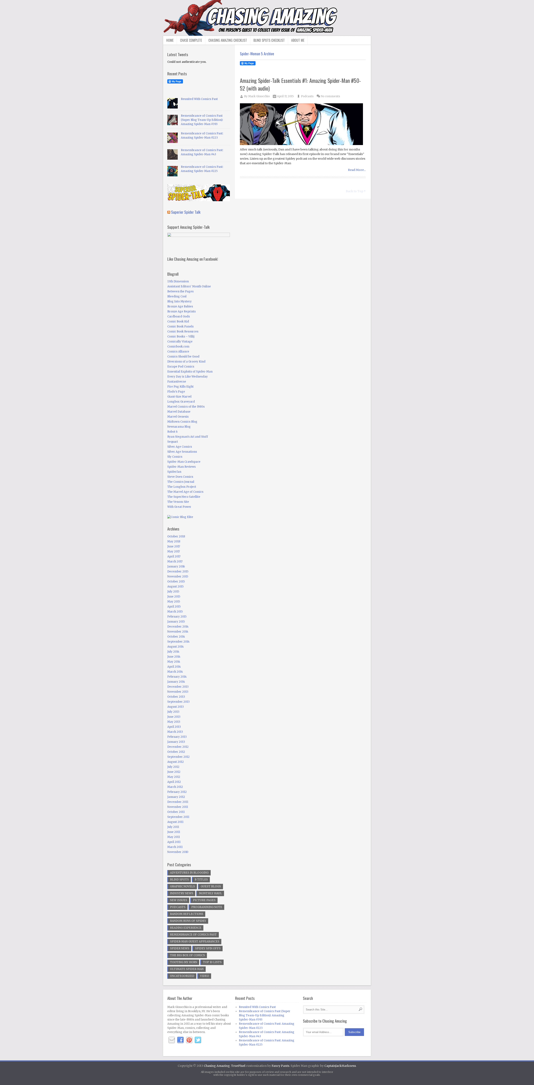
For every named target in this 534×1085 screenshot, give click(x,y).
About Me (297, 40)
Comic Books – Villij (180, 336)
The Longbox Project (181, 487)
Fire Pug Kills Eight (180, 386)
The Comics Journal (180, 482)
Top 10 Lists (212, 962)
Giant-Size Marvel (179, 396)
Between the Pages (180, 291)
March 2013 (175, 732)
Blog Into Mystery (179, 301)
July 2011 (173, 827)
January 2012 (176, 797)
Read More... (357, 170)
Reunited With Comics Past (199, 99)
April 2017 (173, 556)
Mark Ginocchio (259, 96)
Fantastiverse (176, 381)
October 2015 (176, 581)
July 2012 (173, 767)
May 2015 (173, 601)
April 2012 (174, 782)
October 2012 (176, 752)
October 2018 (176, 536)
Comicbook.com (178, 346)
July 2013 (173, 712)
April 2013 (174, 727)
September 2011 (178, 817)
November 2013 (177, 691)
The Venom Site (178, 502)
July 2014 (173, 651)
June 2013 (173, 717)
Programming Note (206, 907)
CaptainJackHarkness (340, 1066)
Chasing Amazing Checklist (227, 40)
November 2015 (177, 576)
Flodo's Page (176, 391)
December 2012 (178, 747)
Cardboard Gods (178, 316)
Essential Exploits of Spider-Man (190, 371)
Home (170, 40)
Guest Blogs (211, 886)
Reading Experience (185, 928)
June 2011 (173, 832)
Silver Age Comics (179, 446)
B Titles (201, 879)
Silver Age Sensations (182, 451)
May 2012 (173, 777)
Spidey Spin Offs (207, 948)
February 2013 (177, 737)
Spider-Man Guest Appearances (194, 941)
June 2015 (173, 596)
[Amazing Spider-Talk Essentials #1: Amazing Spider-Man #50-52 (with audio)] (303, 124)
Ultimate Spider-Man (187, 969)
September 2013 (178, 702)
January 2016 (176, 566)
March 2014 (175, 671)
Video (204, 976)
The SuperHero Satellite (183, 497)
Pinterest (189, 1040)
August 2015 (175, 586)
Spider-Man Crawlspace (183, 462)
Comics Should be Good (183, 356)
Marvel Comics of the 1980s (186, 406)
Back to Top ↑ (356, 191)
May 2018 (173, 541)
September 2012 (178, 757)
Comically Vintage (180, 341)
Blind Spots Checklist (269, 40)
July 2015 (173, 591)
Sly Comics (174, 457)
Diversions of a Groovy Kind (186, 361)
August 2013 (175, 707)
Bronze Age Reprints (181, 311)
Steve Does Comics (180, 477)
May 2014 (173, 661)
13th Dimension (178, 281)
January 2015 (176, 621)
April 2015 (174, 606)
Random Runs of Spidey (188, 921)
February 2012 (177, 792)
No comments (330, 96)
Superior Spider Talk (185, 212)
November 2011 (177, 807)
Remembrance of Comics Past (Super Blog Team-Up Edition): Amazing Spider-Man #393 (202, 120)
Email (171, 1040)
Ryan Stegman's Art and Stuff (187, 436)
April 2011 (173, 842)
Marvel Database (178, 411)
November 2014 (177, 631)
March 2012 (175, 787)
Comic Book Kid (178, 321)
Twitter (198, 1040)
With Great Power (179, 507)
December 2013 (178, 686)
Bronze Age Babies (180, 306)
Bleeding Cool (176, 296)
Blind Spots (179, 879)
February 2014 (177, 676)
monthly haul (210, 893)
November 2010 (177, 852)
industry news (181, 893)
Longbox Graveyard (181, 401)
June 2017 (173, 546)
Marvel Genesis (178, 416)
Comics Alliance (178, 351)
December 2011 (177, 802)
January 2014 (176, 681)
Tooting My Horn (183, 962)
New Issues (178, 900)
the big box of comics (187, 955)
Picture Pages (204, 900)
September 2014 (178, 641)
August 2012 (175, 762)
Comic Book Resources (182, 331)
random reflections (186, 914)
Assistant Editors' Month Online (189, 286)
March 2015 (175, 611)
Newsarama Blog (179, 426)
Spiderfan (174, 472)
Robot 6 (172, 431)
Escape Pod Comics (180, 366)
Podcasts (307, 96)
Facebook (180, 1040)
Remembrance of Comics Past (193, 934)
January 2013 (176, 742)
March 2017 (175, 561)
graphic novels (182, 886)
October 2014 (176, 636)
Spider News (179, 948)
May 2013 (173, 722)
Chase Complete (191, 40)
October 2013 (176, 696)
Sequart (172, 441)
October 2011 (176, 812)
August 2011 (175, 822)
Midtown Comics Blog (182, 421)
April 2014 (174, 666)
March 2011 (175, 847)
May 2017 (173, 551)
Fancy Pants (280, 1066)
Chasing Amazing (217, 1066)
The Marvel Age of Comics (185, 492)
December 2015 (177, 571)
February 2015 (176, 616)
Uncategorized (182, 976)
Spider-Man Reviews (181, 467)
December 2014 (178, 626)
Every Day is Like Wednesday (187, 376)
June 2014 (173, 656)
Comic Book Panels (180, 326)
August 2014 (175, 646)
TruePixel (238, 1066)
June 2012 (173, 772)
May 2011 (173, 837)
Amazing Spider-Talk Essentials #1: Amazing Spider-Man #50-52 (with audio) (300, 84)
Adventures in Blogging (189, 872)
